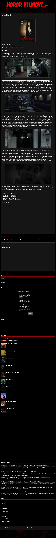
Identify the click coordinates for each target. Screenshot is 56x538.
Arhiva (15, 340)
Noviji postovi (5, 236)
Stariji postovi (51, 236)
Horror (15, 16)
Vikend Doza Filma (6, 521)
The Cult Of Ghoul (6, 518)
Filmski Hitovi (4, 506)
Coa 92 (7, 483)
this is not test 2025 (22, 493)
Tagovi (10, 340)
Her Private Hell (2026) (11, 394)
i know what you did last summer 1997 (25, 483)
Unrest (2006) (12, 50)
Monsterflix (4, 503)
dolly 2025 (20, 474)
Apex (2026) (9, 365)
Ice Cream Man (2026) (11, 343)
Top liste (28, 11)
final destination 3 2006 (21, 467)
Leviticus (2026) (10, 358)
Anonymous (7, 465)
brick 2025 (20, 487)
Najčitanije (4, 340)
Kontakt (34, 11)
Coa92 (7, 467)
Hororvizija (4, 516)
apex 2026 (19, 477)
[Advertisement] (28, 222)
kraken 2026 (21, 471)
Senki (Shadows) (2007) (11, 401)
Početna (3, 11)
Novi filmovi (21, 11)
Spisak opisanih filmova (12, 11)
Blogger (34, 527)
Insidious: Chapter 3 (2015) (12, 372)
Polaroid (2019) (9, 386)
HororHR (3, 513)
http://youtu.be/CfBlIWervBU (12, 49)
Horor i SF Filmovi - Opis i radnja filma (17, 527)
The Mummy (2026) (11, 408)
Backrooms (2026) (10, 351)
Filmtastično (4, 508)
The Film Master (5, 501)
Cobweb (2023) (9, 379)
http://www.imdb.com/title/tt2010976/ (17, 47)
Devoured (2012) (6, 15)
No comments (21, 16)
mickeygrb (8, 477)
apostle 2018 (20, 465)
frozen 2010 (21, 491)
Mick (6, 481)
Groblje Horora (5, 511)
